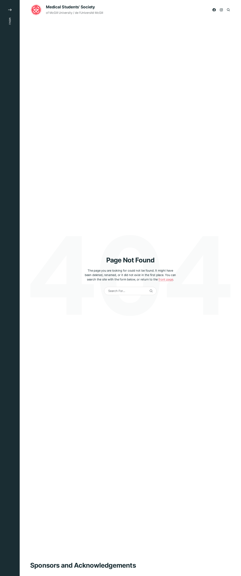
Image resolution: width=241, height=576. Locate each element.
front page (166, 279)
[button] (10, 288)
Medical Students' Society (70, 7)
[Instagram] (221, 9)
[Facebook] (214, 9)
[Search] (151, 291)
